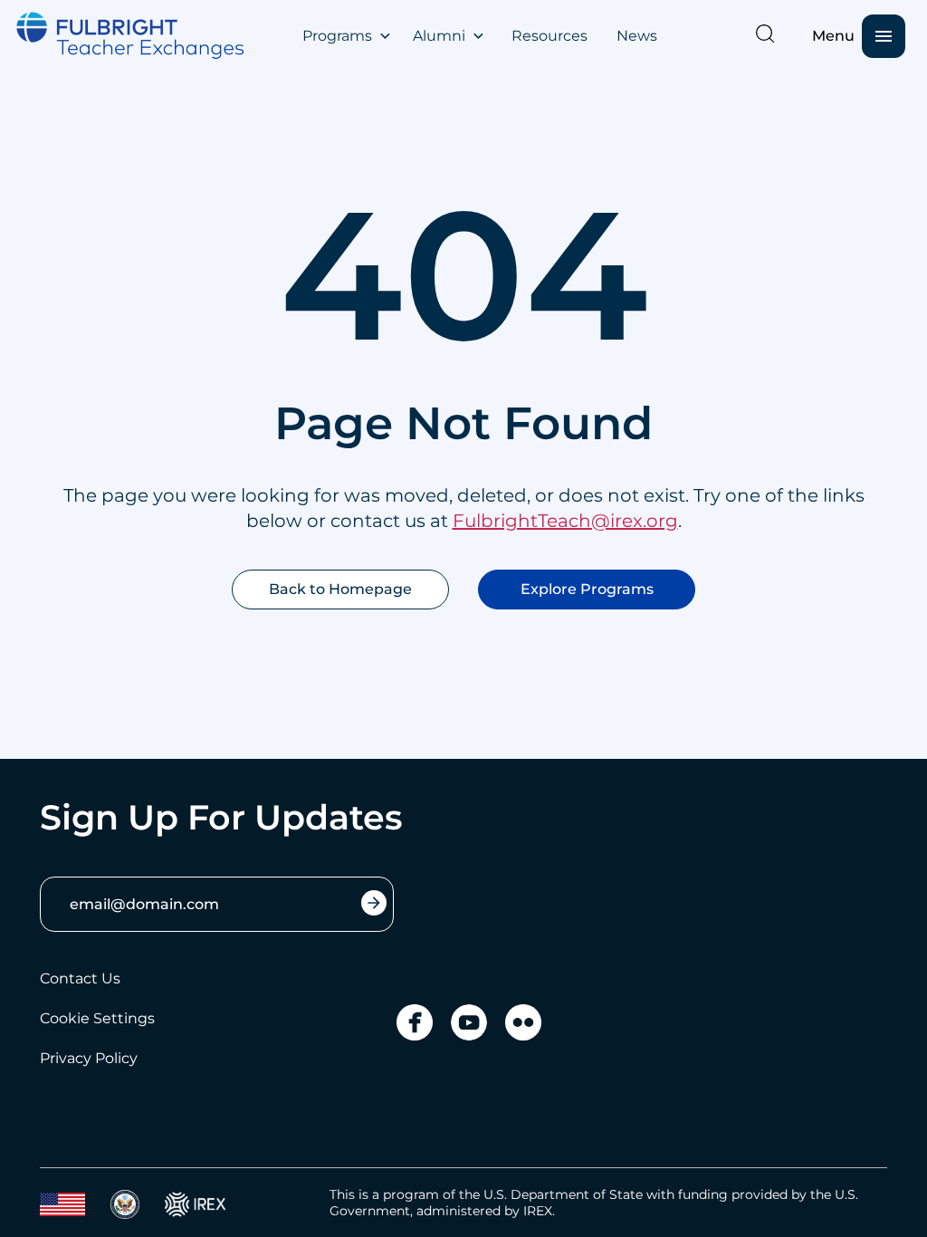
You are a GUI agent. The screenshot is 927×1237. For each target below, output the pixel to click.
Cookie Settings (97, 1018)
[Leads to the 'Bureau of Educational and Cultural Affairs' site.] (62, 1204)
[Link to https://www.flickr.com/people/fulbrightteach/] (523, 1022)
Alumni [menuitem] (439, 35)
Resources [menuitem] (549, 35)
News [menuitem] (636, 35)
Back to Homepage (340, 589)
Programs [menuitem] (337, 35)
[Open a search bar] (765, 33)
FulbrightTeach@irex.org (565, 521)
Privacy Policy (89, 1058)
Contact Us (80, 978)
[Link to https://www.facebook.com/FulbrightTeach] (415, 1022)
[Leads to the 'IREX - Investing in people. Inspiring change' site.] (195, 1204)
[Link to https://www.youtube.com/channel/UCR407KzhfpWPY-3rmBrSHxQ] (469, 1022)
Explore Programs (587, 589)
